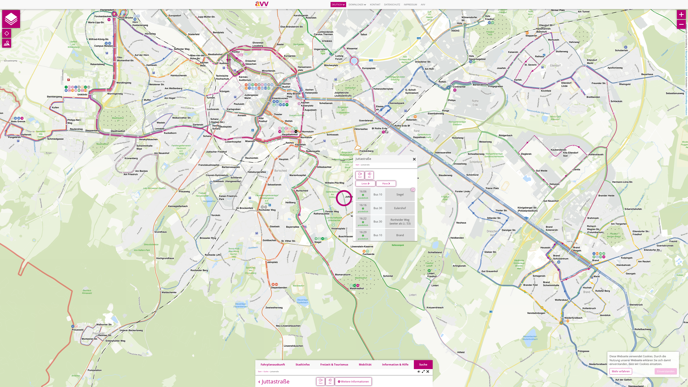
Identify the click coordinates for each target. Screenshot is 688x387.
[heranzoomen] (681, 14)
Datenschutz (392, 4)
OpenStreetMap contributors (686, 103)
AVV (423, 4)
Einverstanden (666, 371)
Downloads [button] (356, 4)
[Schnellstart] (11, 19)
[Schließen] (427, 371)
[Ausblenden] (414, 159)
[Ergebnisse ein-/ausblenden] (418, 371)
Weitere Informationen (354, 381)
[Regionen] (6, 43)
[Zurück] (259, 382)
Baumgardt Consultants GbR (686, 63)
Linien (365, 183)
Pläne (385, 183)
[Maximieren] (423, 371)
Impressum (410, 4)
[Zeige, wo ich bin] (6, 33)
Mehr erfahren (621, 371)
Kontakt (375, 4)
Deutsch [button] (337, 4)
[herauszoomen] (681, 24)
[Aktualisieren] (413, 189)
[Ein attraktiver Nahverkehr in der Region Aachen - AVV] (263, 4)
